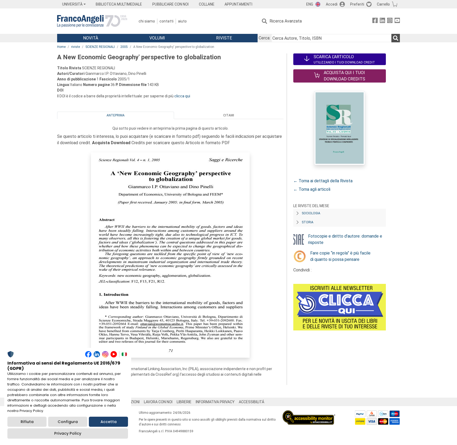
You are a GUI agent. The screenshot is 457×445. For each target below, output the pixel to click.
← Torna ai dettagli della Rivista (323, 180)
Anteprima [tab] (116, 115)
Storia (307, 222)
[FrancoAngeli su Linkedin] (382, 21)
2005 (124, 47)
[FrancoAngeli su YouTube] (397, 21)
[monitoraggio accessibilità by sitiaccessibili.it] (308, 413)
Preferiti (357, 4)
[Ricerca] (395, 38)
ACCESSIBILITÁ (251, 402)
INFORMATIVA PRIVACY (215, 402)
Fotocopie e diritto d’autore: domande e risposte (345, 239)
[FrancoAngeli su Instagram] (389, 21)
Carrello (383, 4)
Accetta (108, 421)
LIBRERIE (184, 402)
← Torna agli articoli (311, 189)
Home (61, 47)
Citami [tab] (228, 115)
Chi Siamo (147, 21)
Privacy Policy (67, 433)
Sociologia (311, 213)
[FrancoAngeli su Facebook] (375, 21)
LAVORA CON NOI (158, 402)
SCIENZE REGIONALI (100, 47)
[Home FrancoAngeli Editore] (92, 21)
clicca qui (182, 96)
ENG (309, 4)
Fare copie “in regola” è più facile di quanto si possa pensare (340, 256)
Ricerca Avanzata (285, 21)
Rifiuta (27, 421)
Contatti (166, 21)
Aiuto (182, 21)
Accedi (331, 4)
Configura (68, 421)
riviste (75, 47)
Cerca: (264, 37)
